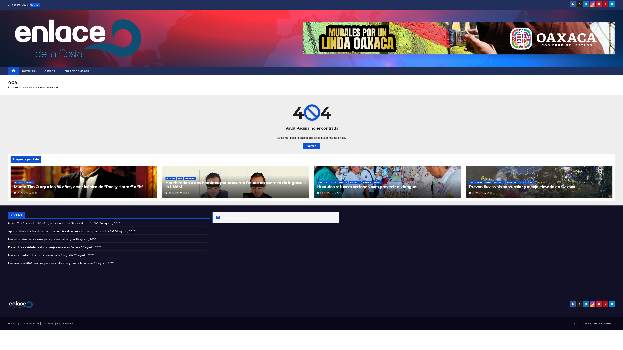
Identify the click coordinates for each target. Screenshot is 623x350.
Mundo (29, 182)
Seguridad (190, 178)
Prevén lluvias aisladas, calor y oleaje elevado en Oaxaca (522, 186)
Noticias (29, 71)
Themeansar (67, 323)
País (180, 178)
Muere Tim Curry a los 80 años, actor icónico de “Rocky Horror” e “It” (79, 186)
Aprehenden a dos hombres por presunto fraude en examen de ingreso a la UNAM (235, 184)
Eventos (343, 182)
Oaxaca (50, 71)
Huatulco (355, 182)
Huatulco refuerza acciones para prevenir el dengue (366, 186)
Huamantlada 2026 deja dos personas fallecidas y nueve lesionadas (50, 263)
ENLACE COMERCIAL (78, 71)
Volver (311, 145)
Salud (377, 182)
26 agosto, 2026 (27, 193)
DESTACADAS (476, 182)
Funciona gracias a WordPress (24, 323)
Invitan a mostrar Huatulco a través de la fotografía (40, 255)
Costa (333, 182)
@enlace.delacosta (234, 217)
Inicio (11, 87)
